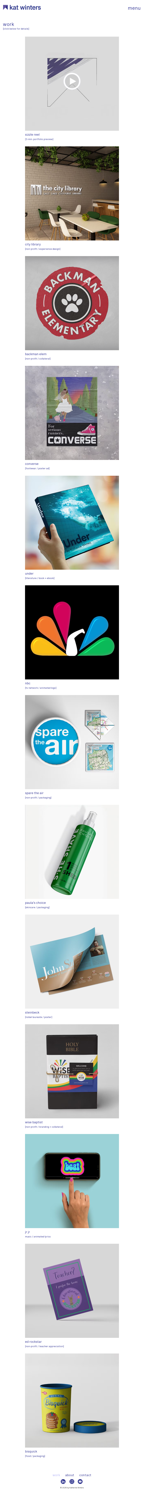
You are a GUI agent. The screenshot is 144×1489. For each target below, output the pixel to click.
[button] (134, 8)
